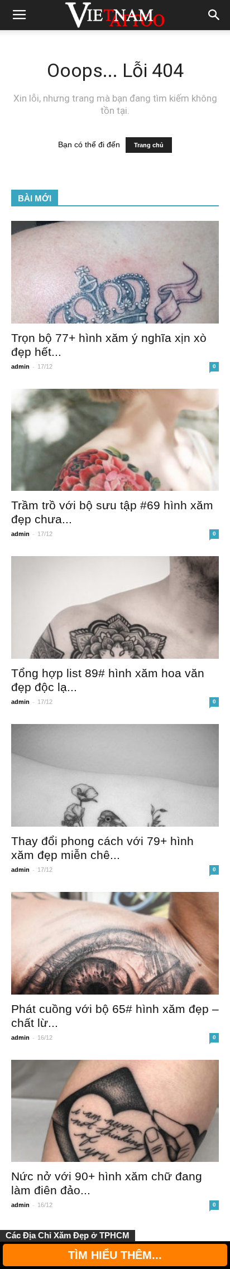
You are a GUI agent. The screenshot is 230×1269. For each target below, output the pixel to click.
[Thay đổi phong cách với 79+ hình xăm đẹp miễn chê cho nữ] (115, 775)
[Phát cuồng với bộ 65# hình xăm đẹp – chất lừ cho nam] (115, 943)
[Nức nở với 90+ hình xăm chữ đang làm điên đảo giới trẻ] (115, 1111)
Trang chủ (149, 145)
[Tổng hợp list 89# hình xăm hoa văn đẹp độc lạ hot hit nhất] (115, 607)
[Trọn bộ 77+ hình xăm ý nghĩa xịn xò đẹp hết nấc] (115, 272)
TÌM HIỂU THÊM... (115, 1255)
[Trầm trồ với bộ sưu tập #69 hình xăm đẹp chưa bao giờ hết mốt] (115, 440)
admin (20, 366)
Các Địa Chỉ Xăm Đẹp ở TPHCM (68, 1235)
